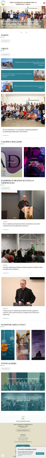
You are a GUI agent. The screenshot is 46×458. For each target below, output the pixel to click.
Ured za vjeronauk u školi (23, 421)
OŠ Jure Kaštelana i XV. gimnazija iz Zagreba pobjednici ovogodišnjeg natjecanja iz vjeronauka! (20, 130)
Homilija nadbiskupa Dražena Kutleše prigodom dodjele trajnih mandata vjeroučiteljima (23, 268)
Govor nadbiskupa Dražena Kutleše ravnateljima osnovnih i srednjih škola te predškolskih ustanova (21, 225)
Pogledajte (23, 383)
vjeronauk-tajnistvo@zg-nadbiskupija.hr (23, 441)
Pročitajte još (5, 135)
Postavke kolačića (22, 454)
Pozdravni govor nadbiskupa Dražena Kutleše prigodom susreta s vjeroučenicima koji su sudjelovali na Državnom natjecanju (21, 312)
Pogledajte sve (5, 41)
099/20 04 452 (24, 439)
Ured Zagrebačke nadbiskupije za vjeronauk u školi (23, 3)
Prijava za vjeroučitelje (23, 430)
